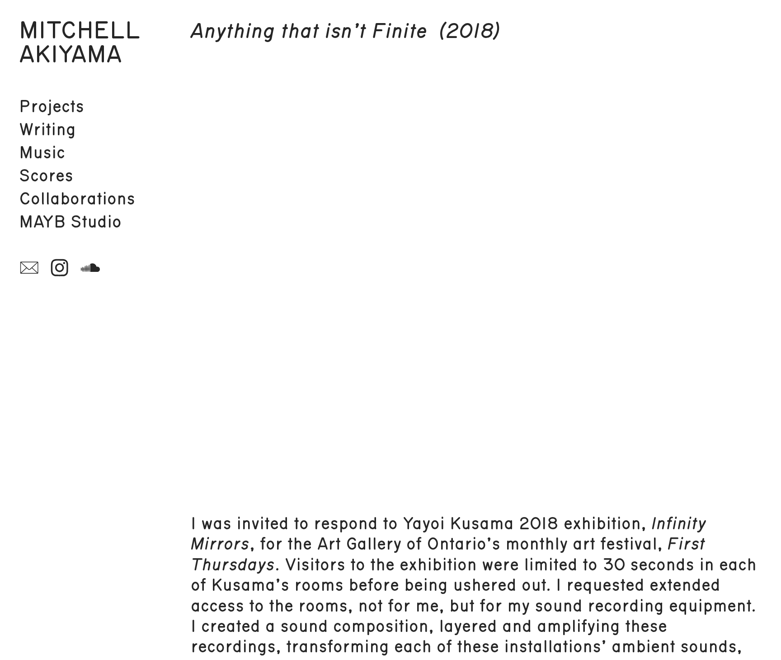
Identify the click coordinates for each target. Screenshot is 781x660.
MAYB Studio (70, 222)
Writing (47, 129)
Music (42, 152)
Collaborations (77, 199)
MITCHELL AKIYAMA (80, 43)
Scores (46, 176)
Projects (51, 106)
